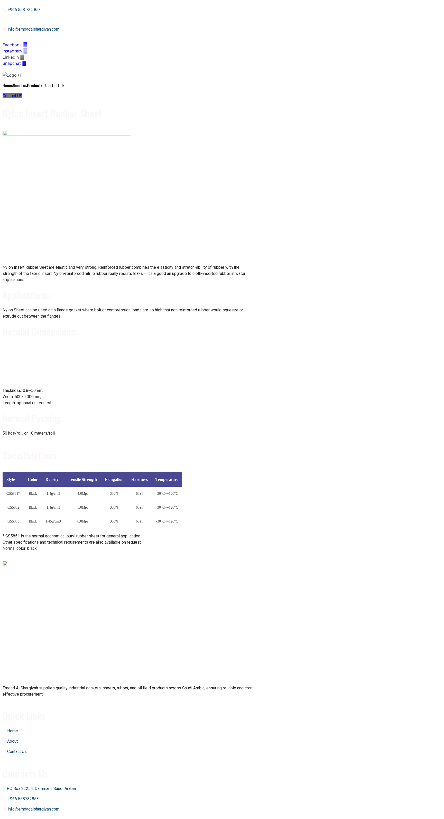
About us (19, 85)
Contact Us (54, 85)
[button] (12, 95)
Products (35, 85)
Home (7, 85)
